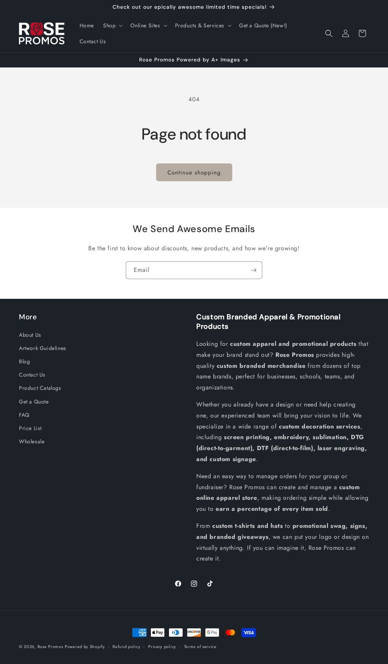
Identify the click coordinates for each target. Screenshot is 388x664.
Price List (30, 428)
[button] (112, 25)
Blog (24, 361)
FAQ (24, 415)
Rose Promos (50, 647)
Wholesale (31, 441)
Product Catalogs (40, 388)
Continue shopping (194, 172)
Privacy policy (162, 647)
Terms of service (200, 647)
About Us (30, 335)
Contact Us (32, 374)
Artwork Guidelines (42, 348)
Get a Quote (34, 401)
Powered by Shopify (85, 647)
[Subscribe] (253, 270)
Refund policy (126, 647)
